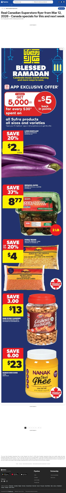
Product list (36, 482)
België (19, 486)
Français (42, 486)
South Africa (11, 487)
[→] (41, 428)
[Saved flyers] (59, 2)
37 (38, 427)
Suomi (38, 486)
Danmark (34, 486)
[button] (61, 2)
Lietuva (54, 486)
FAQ (35, 475)
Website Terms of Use (19, 491)
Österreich (11, 486)
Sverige (6, 487)
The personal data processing (31, 491)
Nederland (59, 486)
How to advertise (54, 475)
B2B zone (53, 477)
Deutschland (29, 486)
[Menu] (64, 2)
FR (11, 5)
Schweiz (23, 486)
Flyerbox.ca (10, 491)
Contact (36, 477)
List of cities (36, 480)
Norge (2, 487)
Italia (52, 486)
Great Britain (47, 486)
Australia (16, 486)
